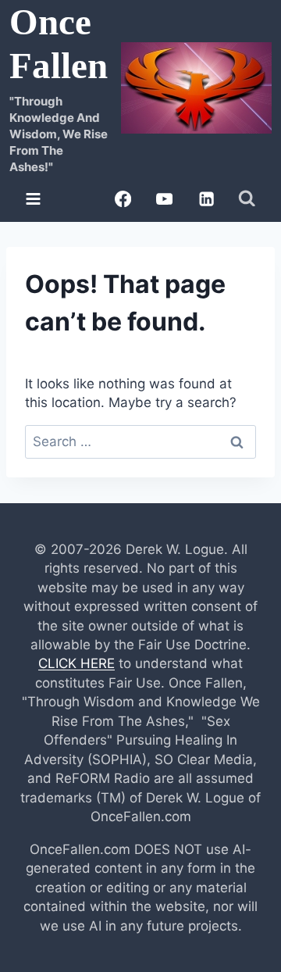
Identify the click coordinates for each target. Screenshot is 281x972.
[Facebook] (123, 199)
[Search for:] (140, 441)
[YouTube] (164, 199)
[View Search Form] (247, 199)
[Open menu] (33, 198)
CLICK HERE (76, 663)
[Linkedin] (206, 199)
